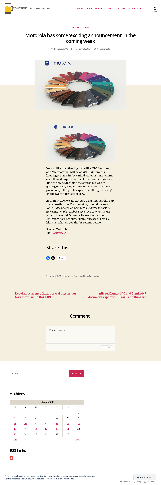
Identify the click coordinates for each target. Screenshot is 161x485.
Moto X (69, 276)
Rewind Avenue (136, 8)
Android (76, 28)
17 (25, 429)
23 (15, 434)
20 (57, 429)
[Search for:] (38, 374)
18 (36, 429)
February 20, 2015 (82, 49)
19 (46, 429)
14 (68, 423)
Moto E (62, 276)
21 (68, 429)
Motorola (78, 276)
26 (46, 434)
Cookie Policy (67, 479)
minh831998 (62, 49)
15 (79, 423)
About (89, 8)
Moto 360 (54, 276)
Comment (106, 347)
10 (25, 423)
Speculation (94, 276)
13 (57, 423)
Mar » (79, 439)
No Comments (103, 49)
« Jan (14, 439)
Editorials (100, 8)
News (110, 8)
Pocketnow (59, 233)
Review (121, 8)
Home (80, 8)
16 (15, 429)
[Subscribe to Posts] (47, 458)
